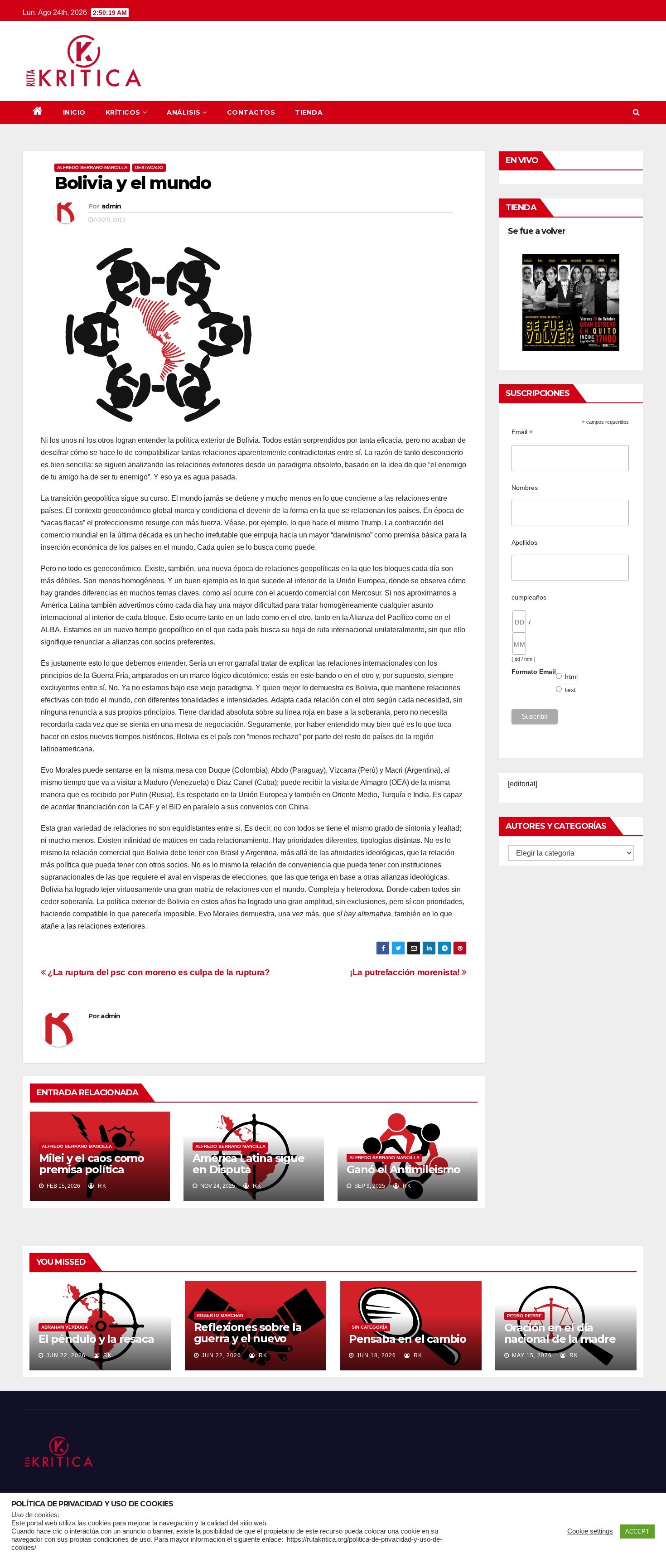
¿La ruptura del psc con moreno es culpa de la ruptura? (158, 972)
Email (522, 432)
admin (111, 206)
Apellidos (524, 542)
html (571, 676)
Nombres (525, 487)
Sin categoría (369, 1327)
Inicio (74, 112)
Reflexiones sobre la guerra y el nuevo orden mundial (248, 1338)
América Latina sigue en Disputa (248, 1164)
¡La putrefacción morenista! (406, 972)
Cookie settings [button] (590, 1531)
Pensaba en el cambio (407, 1338)
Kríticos (123, 112)
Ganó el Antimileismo (403, 1169)
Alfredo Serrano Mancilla (92, 167)
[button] (636, 112)
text (570, 689)
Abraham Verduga (64, 1327)
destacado (149, 167)
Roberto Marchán (220, 1315)
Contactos (251, 112)
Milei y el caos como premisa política (91, 1164)
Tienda (309, 112)
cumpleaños (529, 597)
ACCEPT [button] (637, 1531)
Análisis (183, 112)
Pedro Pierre (524, 1315)
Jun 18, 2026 (376, 1355)
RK (101, 1186)
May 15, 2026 (532, 1355)
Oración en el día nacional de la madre (560, 1333)
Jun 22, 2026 (66, 1355)
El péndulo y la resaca (96, 1338)
